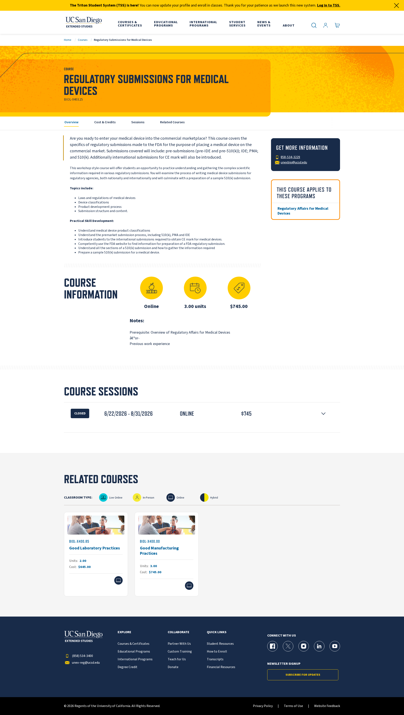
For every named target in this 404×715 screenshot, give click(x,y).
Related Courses (172, 122)
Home (67, 40)
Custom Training (180, 651)
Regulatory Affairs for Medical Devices (303, 211)
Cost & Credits (105, 122)
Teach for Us (177, 659)
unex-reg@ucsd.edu (86, 663)
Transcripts (215, 659)
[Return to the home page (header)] (83, 22)
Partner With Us (179, 644)
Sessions (137, 122)
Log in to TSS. (328, 5)
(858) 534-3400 (82, 656)
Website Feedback (327, 706)
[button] (202, 413)
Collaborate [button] (178, 632)
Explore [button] (124, 632)
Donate (173, 667)
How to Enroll (217, 651)
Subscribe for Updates (303, 675)
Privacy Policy (263, 706)
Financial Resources (221, 667)
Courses (82, 40)
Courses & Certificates (133, 644)
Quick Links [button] (216, 632)
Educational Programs (134, 651)
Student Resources (220, 644)
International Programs (135, 659)
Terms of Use (293, 706)
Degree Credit (127, 667)
